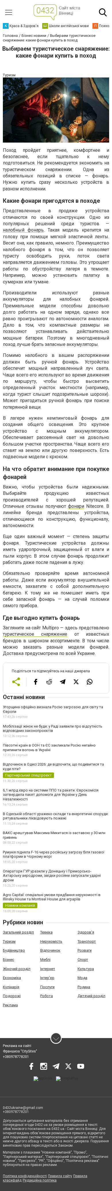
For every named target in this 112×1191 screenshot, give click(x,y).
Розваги (85, 950)
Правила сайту (60, 1176)
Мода (82, 978)
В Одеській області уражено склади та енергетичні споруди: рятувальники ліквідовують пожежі (56, 816)
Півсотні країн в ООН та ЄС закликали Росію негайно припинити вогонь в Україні (49, 747)
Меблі (45, 959)
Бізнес (8, 959)
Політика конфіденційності (25, 1176)
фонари (76, 506)
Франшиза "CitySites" (20, 1051)
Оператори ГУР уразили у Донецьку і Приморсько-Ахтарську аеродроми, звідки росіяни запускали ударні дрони (52, 875)
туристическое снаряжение (35, 634)
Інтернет (47, 969)
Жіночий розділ (16, 969)
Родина (84, 987)
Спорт (83, 959)
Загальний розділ (18, 932)
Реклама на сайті (17, 1046)
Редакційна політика (40, 1180)
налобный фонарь (23, 230)
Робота (46, 996)
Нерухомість (51, 941)
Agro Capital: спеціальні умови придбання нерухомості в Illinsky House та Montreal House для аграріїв (52, 897)
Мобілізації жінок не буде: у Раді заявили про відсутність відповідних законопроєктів (52, 728)
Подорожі (12, 996)
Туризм (9, 941)
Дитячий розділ (91, 996)
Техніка (46, 932)
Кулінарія (11, 987)
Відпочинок (50, 950)
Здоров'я (86, 932)
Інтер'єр (47, 978)
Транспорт (87, 941)
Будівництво (14, 950)
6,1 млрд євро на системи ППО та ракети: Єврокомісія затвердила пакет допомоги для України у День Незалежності (51, 794)
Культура (86, 969)
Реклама (10, 1005)
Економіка (12, 978)
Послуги (47, 987)
